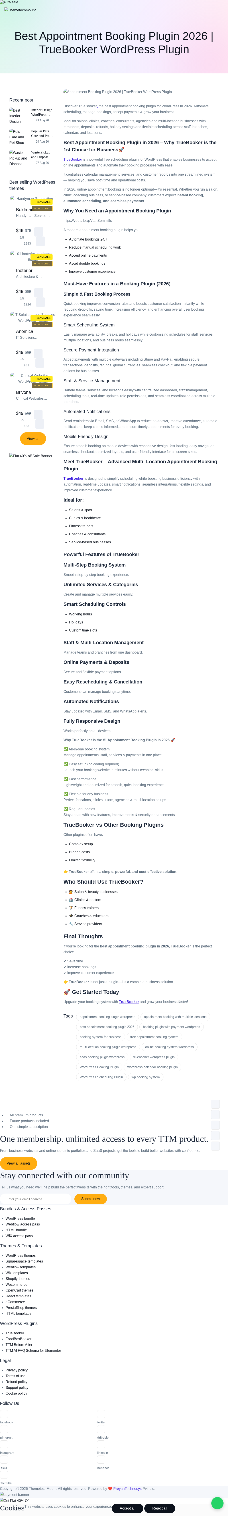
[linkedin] (101, 1444)
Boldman (32, 213)
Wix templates (17, 1273)
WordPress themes (21, 1255)
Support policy (17, 1387)
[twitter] (101, 1414)
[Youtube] (4, 1475)
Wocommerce (16, 1284)
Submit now (90, 1199)
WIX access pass (19, 1236)
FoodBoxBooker (18, 1339)
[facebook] (4, 1414)
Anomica (31, 335)
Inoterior (32, 274)
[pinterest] (4, 1429)
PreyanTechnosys (127, 1489)
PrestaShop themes (21, 1308)
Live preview (40, 241)
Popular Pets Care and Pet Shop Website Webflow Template (41, 133)
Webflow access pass (23, 1224)
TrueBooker (72, 159)
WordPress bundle (20, 1218)
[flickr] (4, 1460)
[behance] (101, 1460)
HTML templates (18, 1313)
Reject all (159, 1508)
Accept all (127, 1508)
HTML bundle (16, 1230)
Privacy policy (17, 1370)
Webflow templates (21, 1267)
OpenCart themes (19, 1290)
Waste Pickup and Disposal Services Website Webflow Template (43, 154)
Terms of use (16, 1376)
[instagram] (4, 1444)
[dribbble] (101, 1429)
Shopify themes (18, 1279)
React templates (18, 1296)
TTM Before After (19, 1345)
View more (38, 232)
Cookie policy (16, 1393)
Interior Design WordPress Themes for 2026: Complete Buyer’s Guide (42, 112)
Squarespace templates (24, 1261)
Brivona (31, 395)
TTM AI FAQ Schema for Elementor (33, 1350)
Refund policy (16, 1382)
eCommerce (15, 1302)
